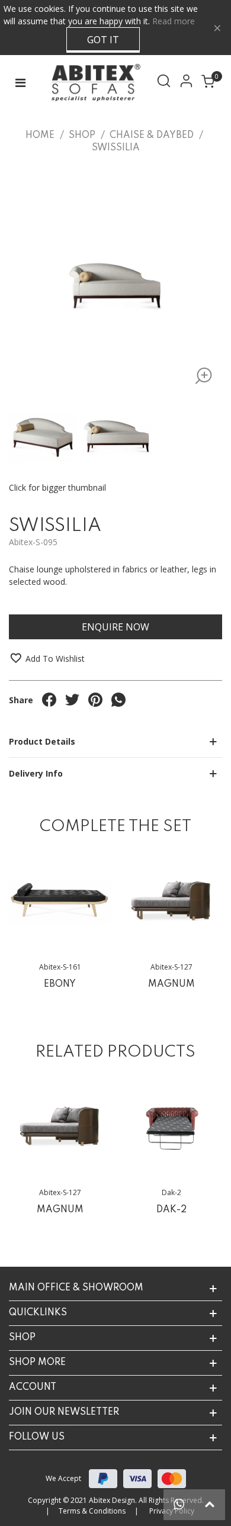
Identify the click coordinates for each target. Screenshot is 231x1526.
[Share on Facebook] (49, 700)
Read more (173, 21)
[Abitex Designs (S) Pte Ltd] (93, 82)
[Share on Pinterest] (95, 700)
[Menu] (20, 83)
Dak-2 (171, 1210)
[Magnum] (171, 902)
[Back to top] (209, 1504)
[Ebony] (60, 902)
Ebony (60, 984)
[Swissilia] (200, 378)
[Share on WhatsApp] (118, 700)
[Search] (166, 83)
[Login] (188, 83)
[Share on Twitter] (72, 700)
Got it (103, 39)
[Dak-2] (171, 1128)
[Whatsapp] (178, 1504)
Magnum (171, 984)
